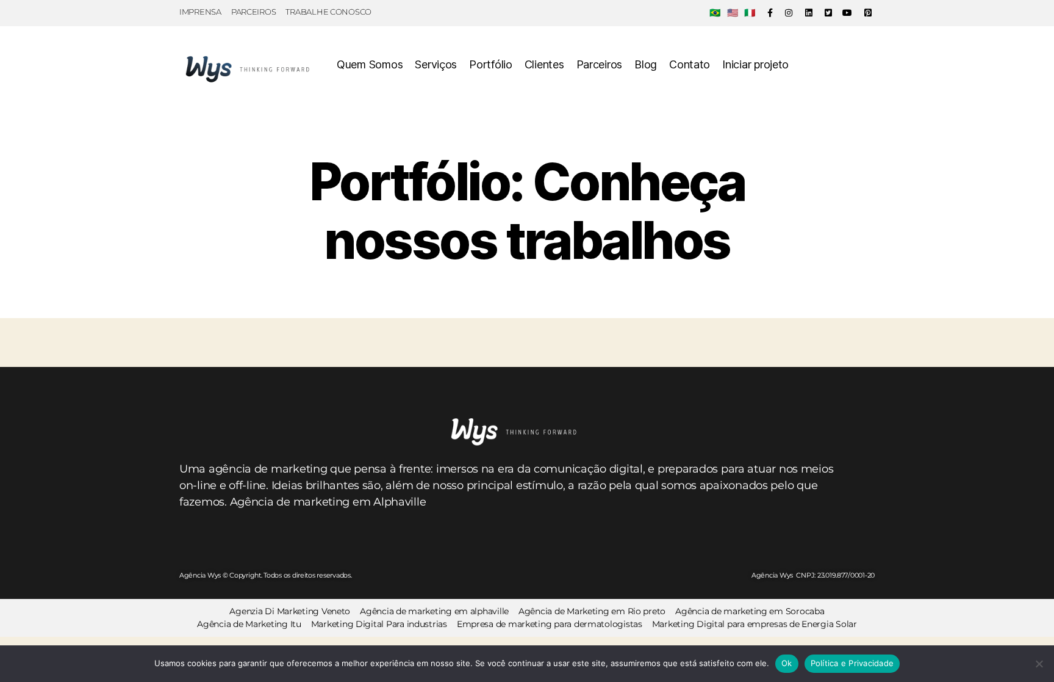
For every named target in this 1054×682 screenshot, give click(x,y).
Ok (786, 663)
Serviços (436, 64)
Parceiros (599, 64)
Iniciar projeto (755, 64)
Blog (645, 64)
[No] (1039, 664)
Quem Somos (370, 64)
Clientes (544, 64)
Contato (689, 64)
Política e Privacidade (852, 663)
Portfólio (490, 64)
